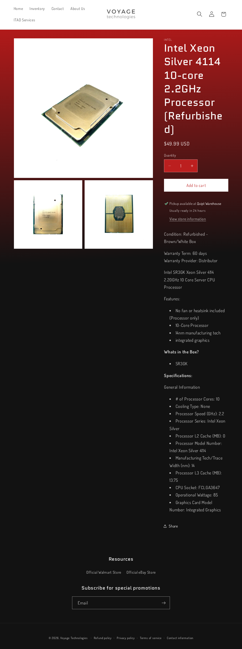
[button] (200, 14)
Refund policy (103, 638)
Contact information (180, 638)
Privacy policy (125, 638)
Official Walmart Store (103, 572)
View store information (187, 218)
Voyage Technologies (73, 638)
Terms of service (151, 638)
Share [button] (173, 525)
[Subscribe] (164, 602)
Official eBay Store (141, 572)
